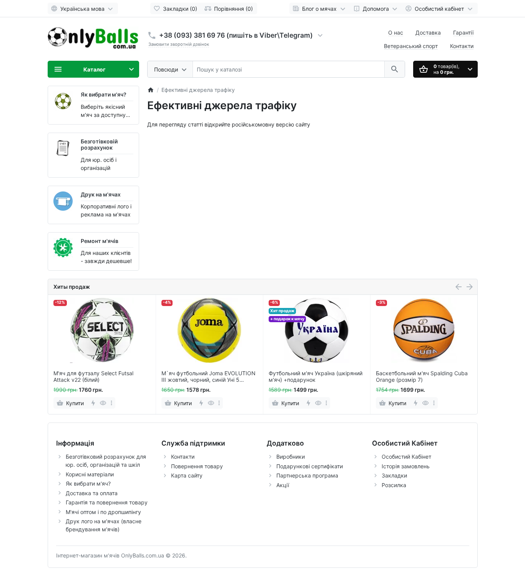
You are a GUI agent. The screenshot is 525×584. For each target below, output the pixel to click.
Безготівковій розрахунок (99, 144)
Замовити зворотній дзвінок (178, 44)
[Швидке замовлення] (93, 403)
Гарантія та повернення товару (107, 502)
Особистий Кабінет (406, 456)
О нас (395, 32)
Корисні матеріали (90, 474)
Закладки (394, 475)
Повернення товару (197, 466)
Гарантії (463, 32)
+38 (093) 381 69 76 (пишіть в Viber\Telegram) (236, 35)
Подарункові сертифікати (309, 466)
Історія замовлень (406, 466)
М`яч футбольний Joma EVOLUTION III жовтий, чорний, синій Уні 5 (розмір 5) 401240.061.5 (100, 376)
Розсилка (394, 485)
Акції (282, 485)
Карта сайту (187, 475)
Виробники (290, 456)
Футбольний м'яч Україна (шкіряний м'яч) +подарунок (208, 376)
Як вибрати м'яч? (103, 94)
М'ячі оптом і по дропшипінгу (103, 512)
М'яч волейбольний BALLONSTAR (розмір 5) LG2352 (418, 376)
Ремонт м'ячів (99, 241)
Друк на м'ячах (101, 194)
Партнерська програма (307, 475)
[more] (111, 403)
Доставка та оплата (92, 493)
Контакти (461, 46)
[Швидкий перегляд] (103, 403)
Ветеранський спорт (411, 46)
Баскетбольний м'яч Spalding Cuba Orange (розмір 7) (314, 376)
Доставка (428, 32)
